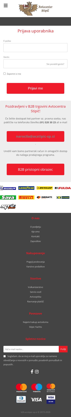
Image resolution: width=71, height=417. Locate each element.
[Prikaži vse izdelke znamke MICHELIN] (8, 188)
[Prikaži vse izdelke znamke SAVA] (8, 197)
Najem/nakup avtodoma (35, 322)
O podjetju (35, 226)
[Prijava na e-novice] (63, 349)
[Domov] (35, 8)
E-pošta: (7, 40)
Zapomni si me (14, 73)
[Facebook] (32, 371)
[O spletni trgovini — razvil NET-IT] (61, 412)
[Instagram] (37, 371)
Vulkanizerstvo (35, 287)
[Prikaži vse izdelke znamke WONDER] (63, 197)
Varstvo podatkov (35, 266)
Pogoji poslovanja (36, 261)
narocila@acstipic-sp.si (35, 136)
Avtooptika (35, 296)
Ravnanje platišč (35, 301)
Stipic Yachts (35, 326)
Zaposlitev (35, 241)
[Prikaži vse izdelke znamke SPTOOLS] (8, 206)
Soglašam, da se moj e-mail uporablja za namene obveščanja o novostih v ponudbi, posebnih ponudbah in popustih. (32, 360)
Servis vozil (35, 291)
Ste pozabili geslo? (55, 64)
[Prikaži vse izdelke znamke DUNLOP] (45, 188)
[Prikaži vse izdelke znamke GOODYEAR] (26, 188)
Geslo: (6, 57)
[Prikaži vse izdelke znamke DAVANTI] (45, 197)
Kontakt (35, 236)
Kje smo (36, 231)
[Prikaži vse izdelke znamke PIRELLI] (26, 197)
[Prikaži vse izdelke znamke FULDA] (63, 188)
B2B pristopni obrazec (35, 169)
